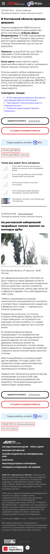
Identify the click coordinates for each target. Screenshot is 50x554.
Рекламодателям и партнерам (19, 463)
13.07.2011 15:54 (7, 10)
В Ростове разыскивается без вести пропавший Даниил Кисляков (24, 99)
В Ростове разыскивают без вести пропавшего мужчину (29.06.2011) (25, 192)
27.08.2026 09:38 (8, 214)
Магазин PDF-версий (13, 450)
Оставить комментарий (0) (25, 131)
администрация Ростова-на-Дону (17, 266)
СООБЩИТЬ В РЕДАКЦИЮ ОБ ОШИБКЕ (21, 467)
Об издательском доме (15, 447)
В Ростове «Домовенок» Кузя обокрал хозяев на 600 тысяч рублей (27, 175)
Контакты (7, 460)
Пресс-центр (37, 447)
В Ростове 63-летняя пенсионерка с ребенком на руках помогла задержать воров (27, 168)
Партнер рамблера (24, 541)
